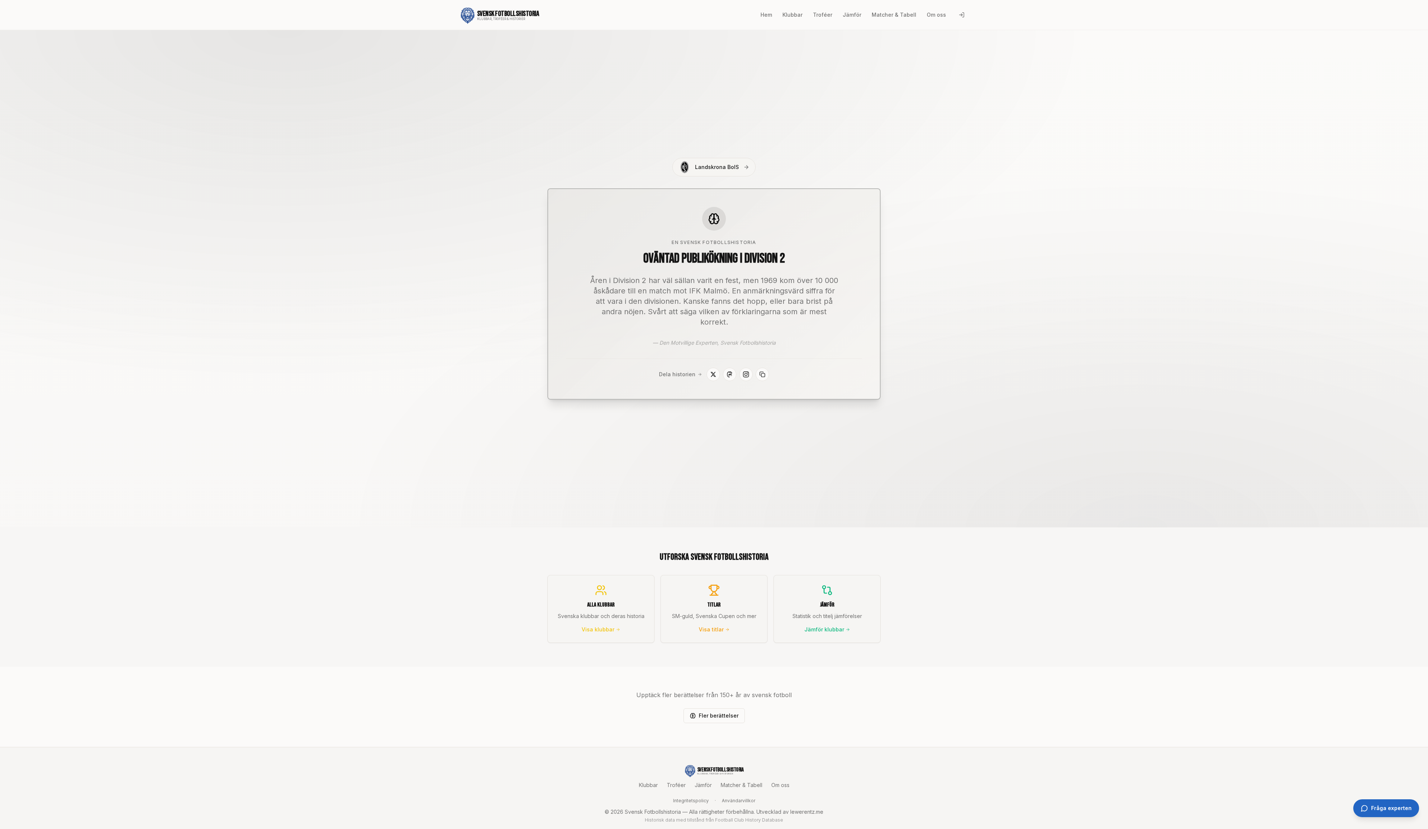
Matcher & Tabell (741, 785)
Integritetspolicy (691, 800)
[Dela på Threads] (729, 374)
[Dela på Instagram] (746, 374)
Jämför (703, 785)
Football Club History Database (749, 820)
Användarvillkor (738, 800)
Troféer (676, 785)
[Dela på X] (713, 374)
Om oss (780, 785)
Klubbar (648, 785)
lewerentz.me (806, 812)
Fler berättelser (719, 715)
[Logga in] (961, 15)
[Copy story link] (762, 374)
